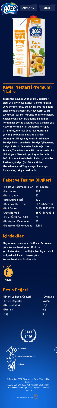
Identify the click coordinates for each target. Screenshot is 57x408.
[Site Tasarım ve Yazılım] (36, 399)
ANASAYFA (28, 8)
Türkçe (46, 8)
